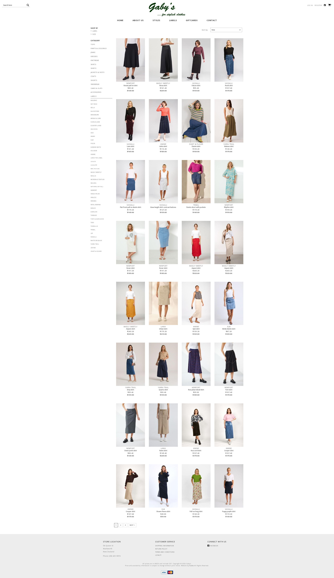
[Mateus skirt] (228, 121)
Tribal (93, 230)
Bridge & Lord (96, 118)
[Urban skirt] (163, 303)
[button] (28, 5)
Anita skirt (163, 146)
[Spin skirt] (196, 303)
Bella (93, 107)
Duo (92, 133)
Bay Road (94, 104)
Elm (92, 140)
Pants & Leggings (99, 48)
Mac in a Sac (95, 169)
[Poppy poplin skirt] (228, 486)
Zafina (93, 248)
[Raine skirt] (163, 425)
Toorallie (94, 226)
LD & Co (93, 161)
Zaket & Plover (96, 251)
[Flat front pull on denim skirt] (130, 181)
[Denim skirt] (196, 121)
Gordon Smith (96, 147)
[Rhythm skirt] (228, 181)
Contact (212, 20)
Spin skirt (196, 329)
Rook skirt (229, 86)
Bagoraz (94, 100)
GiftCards (192, 20)
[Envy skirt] (130, 364)
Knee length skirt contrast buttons (163, 207)
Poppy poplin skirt (228, 511)
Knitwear (95, 60)
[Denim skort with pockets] (196, 181)
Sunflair (94, 212)
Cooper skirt (229, 451)
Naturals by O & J (97, 186)
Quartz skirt (163, 390)
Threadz (94, 215)
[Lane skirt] (130, 121)
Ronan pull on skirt (131, 86)
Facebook (325, 5)
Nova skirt (163, 86)
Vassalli (94, 237)
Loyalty (158, 555)
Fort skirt (228, 390)
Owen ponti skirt (130, 451)
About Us (138, 20)
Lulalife (94, 165)
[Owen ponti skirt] (130, 425)
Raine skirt (163, 451)
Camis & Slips (96, 88)
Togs (92, 222)
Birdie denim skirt (228, 329)
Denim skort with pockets (196, 207)
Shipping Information (164, 546)
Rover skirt (131, 268)
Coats (93, 76)
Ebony (93, 136)
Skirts (93, 64)
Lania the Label (96, 158)
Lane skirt (130, 146)
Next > (132, 525)
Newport (94, 190)
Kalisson (94, 151)
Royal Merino (96, 204)
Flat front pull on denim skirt (130, 207)
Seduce (93, 208)
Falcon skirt (196, 86)
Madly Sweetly (96, 172)
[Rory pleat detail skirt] (196, 364)
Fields (93, 143)
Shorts (94, 80)
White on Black (96, 240)
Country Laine (96, 125)
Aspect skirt (196, 268)
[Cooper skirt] (228, 425)
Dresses (94, 56)
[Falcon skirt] (196, 60)
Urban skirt (163, 329)
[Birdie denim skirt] (228, 303)
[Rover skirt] (130, 242)
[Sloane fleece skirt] (163, 486)
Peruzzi (93, 197)
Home (120, 20)
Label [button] (95, 31)
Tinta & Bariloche (97, 219)
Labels (173, 20)
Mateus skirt (229, 146)
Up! (92, 233)
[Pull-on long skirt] (196, 486)
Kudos (191, 566)
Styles (156, 20)
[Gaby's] (167, 9)
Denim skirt (196, 146)
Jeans (93, 52)
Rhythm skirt (229, 207)
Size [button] (94, 34)
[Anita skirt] (163, 121)
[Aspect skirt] (196, 242)
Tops (93, 44)
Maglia (93, 176)
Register (318, 5)
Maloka (93, 183)
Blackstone (95, 111)
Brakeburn (95, 115)
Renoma (93, 201)
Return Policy (161, 549)
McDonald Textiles (98, 179)
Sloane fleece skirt (163, 511)
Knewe (93, 154)
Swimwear (95, 84)
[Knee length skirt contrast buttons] (163, 181)
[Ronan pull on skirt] (130, 60)
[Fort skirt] (228, 364)
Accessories (96, 92)
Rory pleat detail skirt (196, 390)
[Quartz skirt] (163, 364)
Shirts (93, 68)
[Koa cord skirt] (196, 425)
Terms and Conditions (164, 552)
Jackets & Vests (97, 72)
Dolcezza (94, 129)
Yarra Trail (95, 244)
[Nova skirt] (163, 60)
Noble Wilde (95, 194)
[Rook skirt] (228, 60)
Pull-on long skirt (196, 511)
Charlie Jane (95, 122)
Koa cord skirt (196, 451)
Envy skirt (130, 390)
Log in (310, 5)
